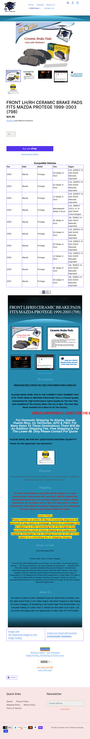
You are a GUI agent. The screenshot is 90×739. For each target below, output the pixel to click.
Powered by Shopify (76, 727)
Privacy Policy (22, 701)
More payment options (29, 154)
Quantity (10, 129)
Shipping (10, 121)
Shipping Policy (13, 705)
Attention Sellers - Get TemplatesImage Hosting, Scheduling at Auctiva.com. (45, 654)
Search (9, 701)
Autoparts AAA (63, 727)
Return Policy (29, 705)
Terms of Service (13, 708)
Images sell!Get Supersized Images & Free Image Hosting (22, 634)
